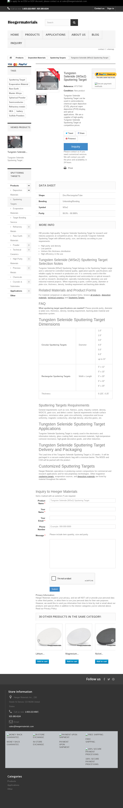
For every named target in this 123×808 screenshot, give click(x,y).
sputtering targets (46, 476)
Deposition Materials (16, 192)
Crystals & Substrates (16, 284)
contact (101, 49)
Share (81, 133)
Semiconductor (16, 102)
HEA (11, 111)
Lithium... (40, 653)
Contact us (99, 8)
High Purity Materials (16, 261)
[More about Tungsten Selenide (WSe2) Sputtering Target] (15, 141)
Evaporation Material (18, 84)
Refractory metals (17, 107)
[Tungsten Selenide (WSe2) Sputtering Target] (41, 99)
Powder (15, 245)
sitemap (110, 49)
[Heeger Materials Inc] (24, 22)
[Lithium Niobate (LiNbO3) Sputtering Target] (49, 637)
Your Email (41, 519)
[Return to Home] (11, 58)
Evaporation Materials (16, 210)
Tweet (70, 133)
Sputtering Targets (16, 201)
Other (12, 295)
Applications (55, 34)
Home (14, 34)
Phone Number (41, 528)
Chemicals (17, 277)
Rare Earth (14, 89)
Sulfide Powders (16, 116)
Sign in (110, 8)
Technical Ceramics (15, 252)
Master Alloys (15, 93)
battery (19, 111)
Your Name (41, 510)
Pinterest (71, 138)
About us (79, 34)
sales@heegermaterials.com (21, 726)
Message (40, 535)
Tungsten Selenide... (17, 152)
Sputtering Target (17, 80)
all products (95, 295)
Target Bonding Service (18, 220)
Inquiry (16, 43)
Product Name (41, 502)
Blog (95, 34)
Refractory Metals (16, 229)
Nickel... (99, 653)
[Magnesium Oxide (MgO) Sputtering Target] (78, 637)
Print (70, 168)
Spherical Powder (17, 98)
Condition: (69, 91)
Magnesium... (72, 653)
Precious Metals (15, 270)
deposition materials (86, 476)
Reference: (69, 86)
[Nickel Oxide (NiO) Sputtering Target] (108, 637)
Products (32, 34)
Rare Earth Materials (16, 238)
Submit (55, 589)
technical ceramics (56, 298)
